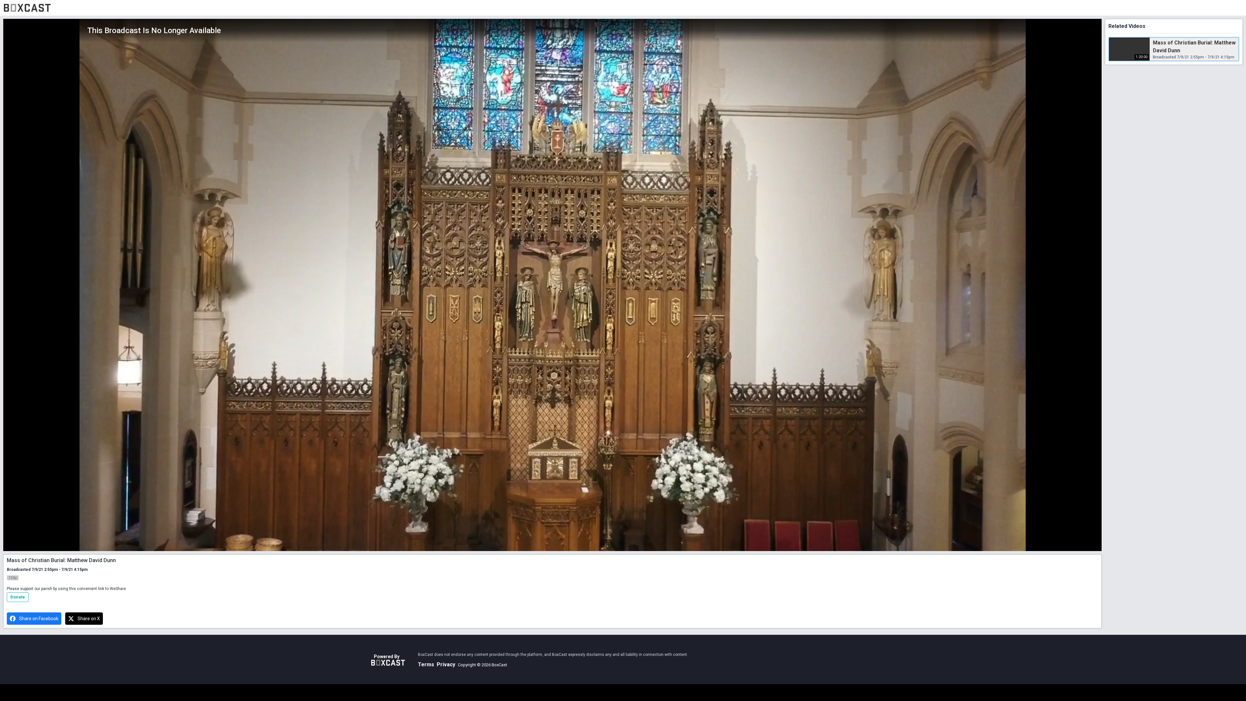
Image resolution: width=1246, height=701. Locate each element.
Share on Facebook (38, 618)
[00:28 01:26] (552, 285)
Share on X (89, 618)
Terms (426, 664)
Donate (17, 597)
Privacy (446, 664)
